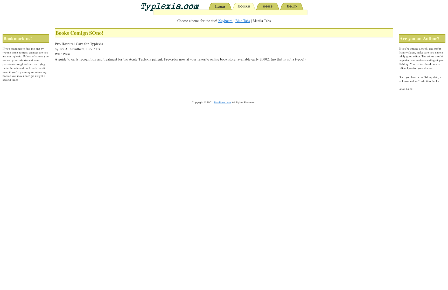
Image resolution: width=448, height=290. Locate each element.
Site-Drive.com (222, 102)
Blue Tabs (242, 20)
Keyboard (225, 20)
